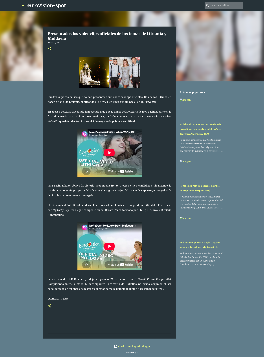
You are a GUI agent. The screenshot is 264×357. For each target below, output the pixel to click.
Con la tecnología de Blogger (134, 346)
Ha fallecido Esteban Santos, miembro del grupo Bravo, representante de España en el (201, 129)
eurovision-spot (46, 5)
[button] (49, 49)
